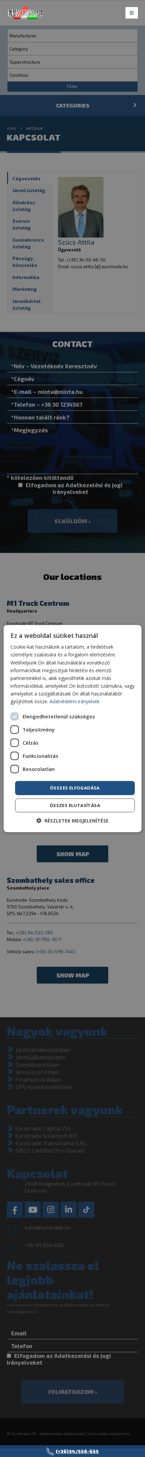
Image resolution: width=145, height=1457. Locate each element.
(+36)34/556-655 (77, 1451)
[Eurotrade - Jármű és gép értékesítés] (25, 13)
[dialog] (73, 728)
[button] (72, 820)
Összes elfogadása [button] (75, 788)
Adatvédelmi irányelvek (74, 701)
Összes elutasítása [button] (75, 805)
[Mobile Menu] (131, 13)
